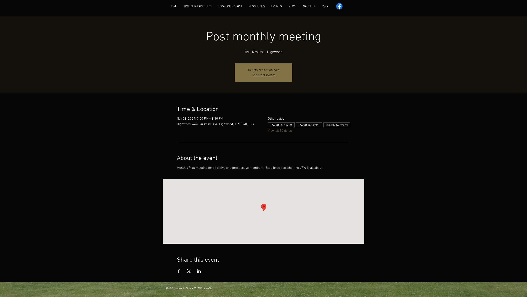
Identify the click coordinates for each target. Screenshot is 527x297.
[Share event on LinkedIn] (199, 271)
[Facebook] (339, 6)
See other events (263, 75)
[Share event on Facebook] (179, 271)
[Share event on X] (189, 271)
